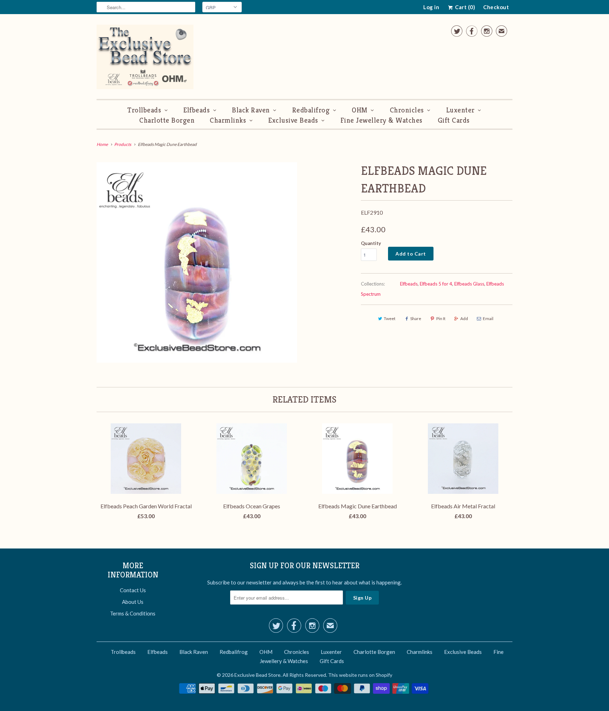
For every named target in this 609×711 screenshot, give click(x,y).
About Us (132, 602)
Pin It (440, 318)
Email (488, 318)
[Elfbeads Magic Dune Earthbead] (197, 262)
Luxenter (460, 110)
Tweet (389, 318)
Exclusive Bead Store (257, 675)
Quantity (371, 243)
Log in (431, 7)
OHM (360, 110)
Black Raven (251, 110)
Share (415, 318)
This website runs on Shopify (360, 675)
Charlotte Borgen (167, 120)
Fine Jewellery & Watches (381, 120)
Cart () (464, 7)
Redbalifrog (311, 110)
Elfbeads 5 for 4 (436, 284)
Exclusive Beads (293, 120)
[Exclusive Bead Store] (145, 58)
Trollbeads (144, 110)
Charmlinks (228, 120)
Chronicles (407, 110)
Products (122, 144)
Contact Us (133, 590)
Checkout (496, 7)
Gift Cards (454, 120)
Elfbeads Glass (469, 284)
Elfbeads (196, 110)
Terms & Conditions (132, 613)
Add (464, 318)
